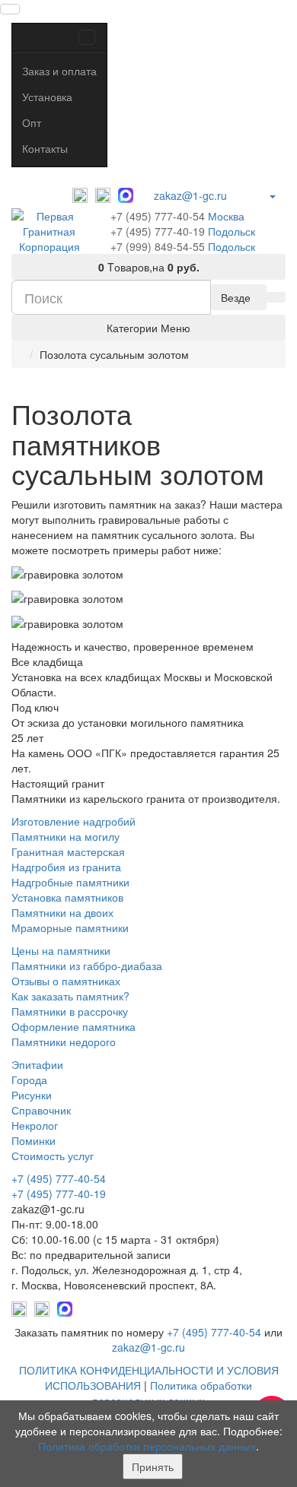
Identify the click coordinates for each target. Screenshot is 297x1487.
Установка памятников (67, 897)
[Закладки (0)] (247, 191)
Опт (31, 122)
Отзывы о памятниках (65, 980)
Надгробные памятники (70, 881)
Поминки (33, 1140)
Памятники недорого (63, 1041)
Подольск (231, 231)
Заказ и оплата (59, 70)
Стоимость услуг (52, 1155)
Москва (226, 216)
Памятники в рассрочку (69, 1011)
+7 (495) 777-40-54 (157, 216)
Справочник (41, 1110)
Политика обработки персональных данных (172, 1393)
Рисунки (31, 1094)
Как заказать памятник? (70, 995)
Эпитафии (37, 1064)
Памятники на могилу (65, 836)
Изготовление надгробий (73, 821)
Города (29, 1079)
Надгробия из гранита (66, 866)
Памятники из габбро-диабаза (86, 965)
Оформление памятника (73, 1026)
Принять (153, 1466)
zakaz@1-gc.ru (190, 195)
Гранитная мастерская (68, 851)
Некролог (34, 1125)
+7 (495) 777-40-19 (157, 231)
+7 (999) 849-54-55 (157, 246)
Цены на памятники (60, 950)
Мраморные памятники (70, 927)
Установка (47, 96)
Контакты (45, 148)
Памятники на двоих (62, 912)
